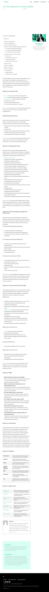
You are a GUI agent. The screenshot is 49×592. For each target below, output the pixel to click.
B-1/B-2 (5, 97)
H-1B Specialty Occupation (9, 157)
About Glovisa (9, 70)
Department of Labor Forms (11, 61)
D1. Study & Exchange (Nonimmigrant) (13, 48)
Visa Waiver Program (8, 99)
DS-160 (5, 331)
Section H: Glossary (8, 67)
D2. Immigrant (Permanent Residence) (14, 50)
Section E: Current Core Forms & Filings (12, 54)
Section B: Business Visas (9, 43)
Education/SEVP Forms (10, 59)
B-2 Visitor (6, 95)
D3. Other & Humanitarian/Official (13, 52)
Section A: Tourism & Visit (9, 41)
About (5, 579)
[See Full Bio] (16, 532)
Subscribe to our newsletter (11, 74)
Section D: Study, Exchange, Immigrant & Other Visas (15, 46)
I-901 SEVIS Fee (6, 510)
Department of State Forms (11, 57)
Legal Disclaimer (9, 72)
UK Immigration (21, 579)
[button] (48, 2)
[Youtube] (7, 582)
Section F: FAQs (7, 63)
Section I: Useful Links (8, 68)
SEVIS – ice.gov (6, 513)
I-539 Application (7, 309)
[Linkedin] (9, 582)
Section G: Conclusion (8, 65)
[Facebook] (6, 582)
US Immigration (12, 579)
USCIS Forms (5, 494)
